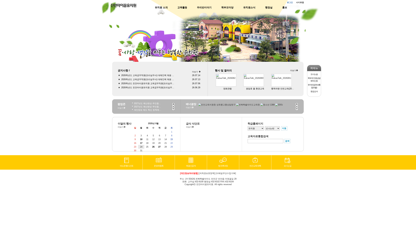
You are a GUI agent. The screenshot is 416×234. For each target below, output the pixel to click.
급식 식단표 (193, 123)
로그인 (290, 2)
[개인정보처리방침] (189, 173)
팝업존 (121, 104)
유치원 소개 (161, 7)
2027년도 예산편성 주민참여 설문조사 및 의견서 (147, 103)
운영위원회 (158, 166)
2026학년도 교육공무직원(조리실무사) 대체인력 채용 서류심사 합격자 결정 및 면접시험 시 (148, 79)
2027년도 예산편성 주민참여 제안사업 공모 (147, 106)
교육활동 (182, 7)
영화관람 (227, 88)
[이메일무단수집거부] (226, 173)
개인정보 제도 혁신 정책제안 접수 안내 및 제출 (147, 110)
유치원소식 (249, 7)
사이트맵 (300, 2)
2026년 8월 (153, 123)
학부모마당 (227, 7)
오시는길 (287, 166)
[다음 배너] (173, 109)
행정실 (269, 7)
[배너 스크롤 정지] (173, 104)
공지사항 (123, 70)
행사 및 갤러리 (223, 70)
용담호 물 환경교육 (255, 88)
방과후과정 (223, 166)
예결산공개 (191, 166)
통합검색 (314, 91)
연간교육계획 (255, 166)
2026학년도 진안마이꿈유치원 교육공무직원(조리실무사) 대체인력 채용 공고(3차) (148, 83)
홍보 (284, 7)
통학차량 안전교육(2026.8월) (285, 88)
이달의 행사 (124, 123)
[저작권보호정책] (207, 173)
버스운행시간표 (126, 166)
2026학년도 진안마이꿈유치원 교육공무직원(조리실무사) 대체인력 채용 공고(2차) (148, 87)
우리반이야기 (204, 7)
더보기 (195, 72)
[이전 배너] (173, 106)
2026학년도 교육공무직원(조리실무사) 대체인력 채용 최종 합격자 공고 (148, 75)
